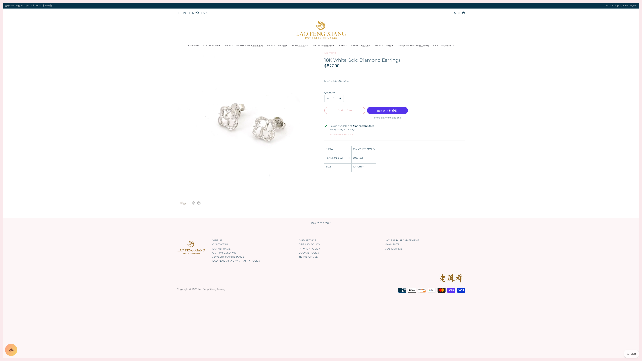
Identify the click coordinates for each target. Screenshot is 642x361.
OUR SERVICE (307, 240)
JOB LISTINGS (393, 248)
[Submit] (197, 13)
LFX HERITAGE (221, 248)
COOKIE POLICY (309, 252)
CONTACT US (220, 244)
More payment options (387, 117)
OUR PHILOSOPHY (224, 252)
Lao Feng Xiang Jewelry (212, 289)
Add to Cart (345, 110)
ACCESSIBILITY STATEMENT (402, 240)
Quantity (329, 92)
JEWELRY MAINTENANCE (228, 256)
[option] (183, 203)
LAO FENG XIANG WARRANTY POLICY (236, 260)
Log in (181, 13)
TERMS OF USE (308, 256)
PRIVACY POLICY (309, 248)
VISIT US (217, 240)
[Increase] (340, 98)
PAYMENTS (392, 244)
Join (191, 13)
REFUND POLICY (309, 244)
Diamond (330, 52)
